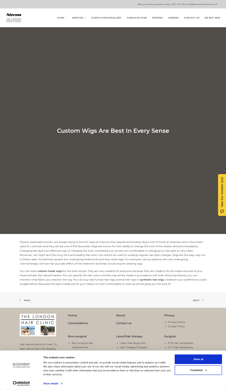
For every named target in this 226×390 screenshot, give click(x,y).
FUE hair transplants (180, 343)
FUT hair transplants (180, 347)
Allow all (198, 359)
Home (60, 18)
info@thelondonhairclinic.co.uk (202, 4)
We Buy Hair (212, 18)
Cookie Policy (176, 326)
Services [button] (77, 18)
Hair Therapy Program (134, 347)
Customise (196, 370)
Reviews (157, 18)
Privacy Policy (176, 322)
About (120, 315)
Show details (50, 383)
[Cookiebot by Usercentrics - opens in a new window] (21, 383)
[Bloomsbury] (14, 18)
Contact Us (191, 18)
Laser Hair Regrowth (133, 343)
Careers (173, 18)
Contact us (124, 323)
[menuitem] (63, 17)
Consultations (137, 18)
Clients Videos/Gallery (106, 18)
